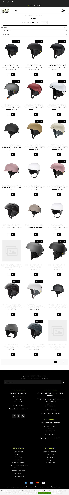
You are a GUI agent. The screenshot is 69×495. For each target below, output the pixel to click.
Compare (50, 460)
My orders (50, 454)
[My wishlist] (12, 1)
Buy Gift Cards (19, 451)
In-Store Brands (18, 476)
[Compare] (8, 1)
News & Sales (18, 473)
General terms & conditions (18, 465)
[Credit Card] (31, 483)
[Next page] (63, 362)
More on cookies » (57, 493)
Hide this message (44, 493)
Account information (50, 451)
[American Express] (26, 483)
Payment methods (18, 470)
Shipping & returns (18, 462)
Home (25, 15)
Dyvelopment (57, 487)
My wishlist (50, 457)
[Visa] (43, 483)
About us (19, 454)
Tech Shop (18, 457)
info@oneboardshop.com (19, 408)
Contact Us (18, 460)
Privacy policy (18, 468)
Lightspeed (41, 487)
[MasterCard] (37, 483)
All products (50, 462)
